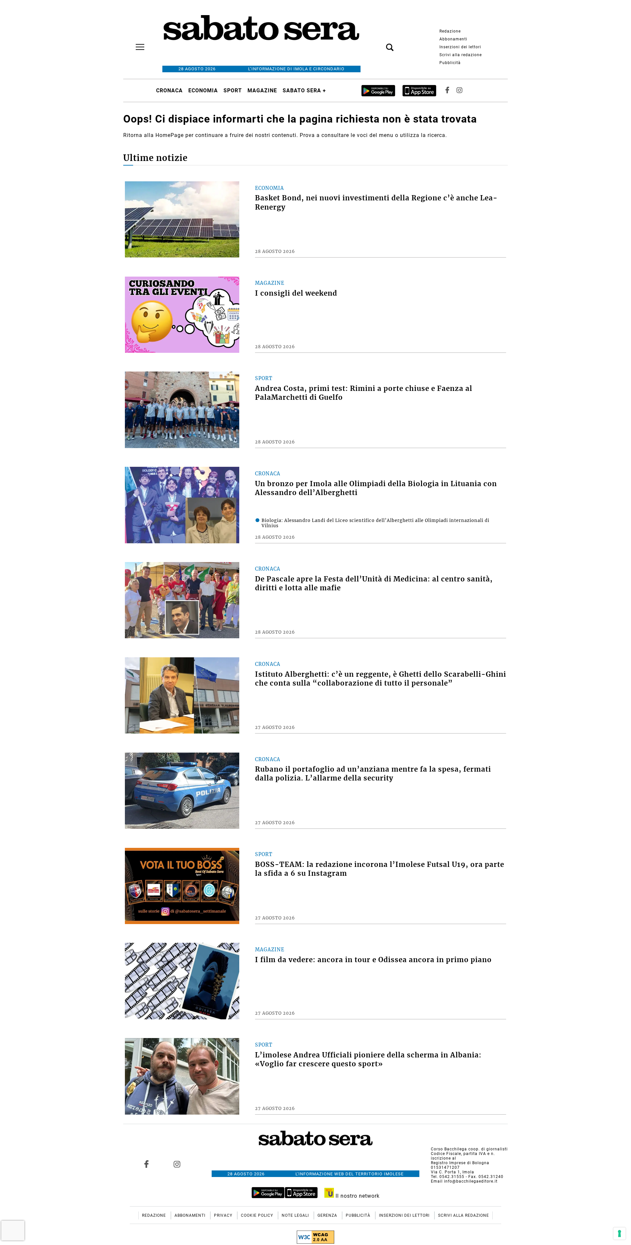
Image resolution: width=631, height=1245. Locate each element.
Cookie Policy (257, 1215)
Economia (203, 90)
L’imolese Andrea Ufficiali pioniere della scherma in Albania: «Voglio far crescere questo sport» (368, 1059)
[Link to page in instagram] (176, 1163)
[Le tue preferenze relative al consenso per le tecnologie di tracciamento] (619, 1233)
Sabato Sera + (304, 90)
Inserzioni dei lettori (460, 47)
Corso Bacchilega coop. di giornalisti (469, 1149)
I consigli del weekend (296, 293)
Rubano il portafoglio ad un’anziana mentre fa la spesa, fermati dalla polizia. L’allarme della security (373, 773)
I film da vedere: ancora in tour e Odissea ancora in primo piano (373, 960)
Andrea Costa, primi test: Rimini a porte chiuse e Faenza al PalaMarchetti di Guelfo (363, 393)
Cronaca (169, 90)
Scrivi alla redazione (460, 55)
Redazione (450, 31)
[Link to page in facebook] (146, 1163)
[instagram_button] (459, 90)
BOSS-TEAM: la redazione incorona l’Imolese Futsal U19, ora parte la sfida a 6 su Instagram (379, 869)
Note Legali (296, 1215)
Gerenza (328, 1215)
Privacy (224, 1215)
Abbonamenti (453, 39)
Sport (232, 90)
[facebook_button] (447, 90)
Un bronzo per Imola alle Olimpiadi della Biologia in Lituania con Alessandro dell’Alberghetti (376, 488)
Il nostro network (357, 1196)
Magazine (262, 90)
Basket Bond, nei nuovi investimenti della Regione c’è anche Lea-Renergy (376, 202)
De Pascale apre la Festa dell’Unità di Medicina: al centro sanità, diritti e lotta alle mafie (374, 583)
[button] (380, 43)
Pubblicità (450, 62)
